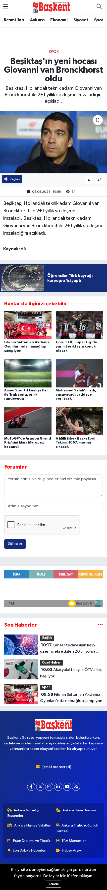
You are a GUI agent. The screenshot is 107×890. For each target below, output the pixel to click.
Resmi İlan (14, 20)
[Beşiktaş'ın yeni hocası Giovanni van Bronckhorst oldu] (53, 142)
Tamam (53, 884)
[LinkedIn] (58, 787)
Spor (99, 20)
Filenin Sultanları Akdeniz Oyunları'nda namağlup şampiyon (27, 346)
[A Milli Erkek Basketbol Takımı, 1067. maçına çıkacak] (79, 421)
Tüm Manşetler (73, 841)
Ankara (37, 20)
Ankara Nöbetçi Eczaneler (23, 813)
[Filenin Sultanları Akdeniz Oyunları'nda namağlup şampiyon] (28, 325)
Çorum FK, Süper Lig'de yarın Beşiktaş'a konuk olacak (76, 346)
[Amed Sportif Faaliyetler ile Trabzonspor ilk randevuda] (28, 373)
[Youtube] (67, 787)
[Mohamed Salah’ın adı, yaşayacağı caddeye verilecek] (79, 373)
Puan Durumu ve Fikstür (32, 841)
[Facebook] (31, 787)
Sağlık (47, 637)
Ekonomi (58, 20)
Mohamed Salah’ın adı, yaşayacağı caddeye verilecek (76, 395)
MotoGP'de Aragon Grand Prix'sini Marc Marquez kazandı (27, 443)
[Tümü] (100, 625)
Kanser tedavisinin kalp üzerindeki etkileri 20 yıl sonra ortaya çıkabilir (68, 649)
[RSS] (76, 787)
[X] (40, 787)
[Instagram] (49, 787)
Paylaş (15, 179)
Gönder (15, 544)
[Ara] (99, 7)
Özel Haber (51, 662)
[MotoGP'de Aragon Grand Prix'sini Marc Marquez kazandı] (28, 421)
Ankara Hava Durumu (79, 810)
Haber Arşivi (72, 850)
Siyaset (80, 20)
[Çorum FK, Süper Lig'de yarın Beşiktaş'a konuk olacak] (79, 325)
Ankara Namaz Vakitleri (32, 825)
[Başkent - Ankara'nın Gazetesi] (51, 7)
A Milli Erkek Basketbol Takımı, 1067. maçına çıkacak (75, 443)
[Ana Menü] (5, 7)
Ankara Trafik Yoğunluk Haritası (77, 828)
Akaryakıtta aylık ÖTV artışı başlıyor (71, 673)
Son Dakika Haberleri (29, 850)
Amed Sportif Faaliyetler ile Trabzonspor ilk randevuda (26, 395)
